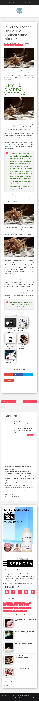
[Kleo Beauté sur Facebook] (11, 2)
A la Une (7, 45)
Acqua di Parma (25, 602)
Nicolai (14, 45)
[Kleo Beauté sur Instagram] (7, 2)
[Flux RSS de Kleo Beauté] (16, 2)
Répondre (31, 435)
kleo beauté (15, 695)
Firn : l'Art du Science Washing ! (24, 643)
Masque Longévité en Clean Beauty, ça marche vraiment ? (25, 632)
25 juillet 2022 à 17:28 (21, 423)
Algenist (14, 608)
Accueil (11, 697)
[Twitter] (13, 592)
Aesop (21, 605)
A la (12, 602)
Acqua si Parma (8, 605)
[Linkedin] (7, 592)
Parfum (20, 45)
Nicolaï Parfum (9, 146)
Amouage (27, 608)
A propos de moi (26, 697)
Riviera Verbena (21, 306)
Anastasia (7, 610)
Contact (17, 697)
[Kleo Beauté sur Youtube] (13, 2)
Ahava (26, 605)
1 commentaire (24, 43)
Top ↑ (34, 697)
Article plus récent (8, 402)
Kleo (7, 43)
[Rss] (33, 592)
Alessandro (7, 608)
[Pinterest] (26, 592)
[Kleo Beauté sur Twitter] (9, 2)
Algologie (20, 608)
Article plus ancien (30, 402)
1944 (5, 602)
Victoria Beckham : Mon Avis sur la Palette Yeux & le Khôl (25, 656)
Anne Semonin (22, 610)
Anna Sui (13, 610)
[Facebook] (20, 592)
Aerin (16, 605)
